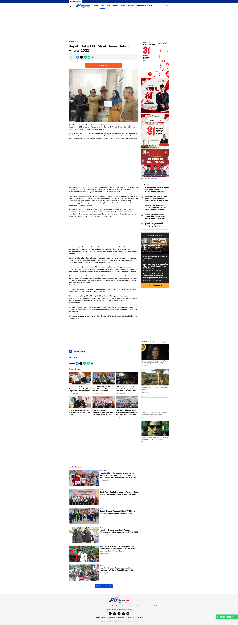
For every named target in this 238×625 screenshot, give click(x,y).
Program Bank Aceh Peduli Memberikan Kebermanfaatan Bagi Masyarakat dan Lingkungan (155, 276)
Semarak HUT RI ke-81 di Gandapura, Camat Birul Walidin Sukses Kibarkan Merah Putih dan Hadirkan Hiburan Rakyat (118, 549)
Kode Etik (121, 618)
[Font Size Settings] (71, 57)
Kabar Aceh (153, 178)
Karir (133, 618)
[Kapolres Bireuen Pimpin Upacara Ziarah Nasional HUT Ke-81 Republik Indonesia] (84, 572)
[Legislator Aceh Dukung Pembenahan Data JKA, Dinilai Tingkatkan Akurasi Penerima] (80, 378)
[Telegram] (85, 57)
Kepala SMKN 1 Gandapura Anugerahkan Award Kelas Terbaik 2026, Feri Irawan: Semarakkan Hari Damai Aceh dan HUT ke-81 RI (118, 475)
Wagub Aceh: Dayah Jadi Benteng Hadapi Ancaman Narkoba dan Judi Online (154, 225)
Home (96, 6)
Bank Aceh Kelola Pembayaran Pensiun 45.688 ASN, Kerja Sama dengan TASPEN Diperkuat (103, 412)
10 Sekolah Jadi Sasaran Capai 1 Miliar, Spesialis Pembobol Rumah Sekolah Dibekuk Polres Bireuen (156, 198)
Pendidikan (103, 470)
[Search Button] (167, 6)
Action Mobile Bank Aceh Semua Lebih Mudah (155, 257)
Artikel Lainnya (155, 285)
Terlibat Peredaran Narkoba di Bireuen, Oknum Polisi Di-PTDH (79, 412)
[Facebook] (77, 57)
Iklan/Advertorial (111, 618)
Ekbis (108, 6)
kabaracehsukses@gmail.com (123, 610)
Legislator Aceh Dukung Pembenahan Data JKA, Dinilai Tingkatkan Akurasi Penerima (80, 389)
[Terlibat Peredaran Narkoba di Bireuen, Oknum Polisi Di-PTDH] (80, 402)
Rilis (101, 527)
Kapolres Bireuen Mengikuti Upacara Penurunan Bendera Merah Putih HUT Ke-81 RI (119, 531)
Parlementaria (141, 6)
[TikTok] (119, 613)
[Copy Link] (92, 57)
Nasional (131, 6)
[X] (81, 57)
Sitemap (128, 618)
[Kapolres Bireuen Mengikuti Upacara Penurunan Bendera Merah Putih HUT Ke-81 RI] (84, 535)
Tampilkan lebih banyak (103, 586)
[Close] (235, 617)
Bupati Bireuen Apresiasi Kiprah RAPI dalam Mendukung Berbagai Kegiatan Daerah (118, 512)
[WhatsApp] (88, 57)
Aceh (102, 6)
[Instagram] (110, 613)
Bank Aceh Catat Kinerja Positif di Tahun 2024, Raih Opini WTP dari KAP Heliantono (155, 266)
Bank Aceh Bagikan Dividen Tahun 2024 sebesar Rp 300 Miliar (153, 247)
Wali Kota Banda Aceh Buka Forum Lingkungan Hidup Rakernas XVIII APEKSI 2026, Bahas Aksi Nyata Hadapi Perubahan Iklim (126, 389)
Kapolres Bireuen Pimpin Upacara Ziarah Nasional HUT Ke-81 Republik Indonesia (117, 569)
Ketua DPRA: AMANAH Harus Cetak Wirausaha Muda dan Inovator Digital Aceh (103, 389)
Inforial (123, 6)
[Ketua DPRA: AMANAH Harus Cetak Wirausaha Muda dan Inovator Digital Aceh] (104, 378)
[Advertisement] (119, 25)
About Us (140, 618)
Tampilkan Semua (79, 351)
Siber (103, 618)
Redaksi (97, 618)
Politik (151, 6)
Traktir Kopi (105, 65)
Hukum (115, 6)
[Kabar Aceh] (82, 5)
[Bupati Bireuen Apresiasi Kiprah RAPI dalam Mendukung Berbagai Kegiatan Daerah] (84, 516)
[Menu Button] (71, 6)
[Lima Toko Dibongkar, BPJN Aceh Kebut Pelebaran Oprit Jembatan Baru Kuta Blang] (127, 402)
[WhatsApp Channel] (127, 613)
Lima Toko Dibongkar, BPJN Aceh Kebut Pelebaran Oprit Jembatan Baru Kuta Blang (126, 412)
